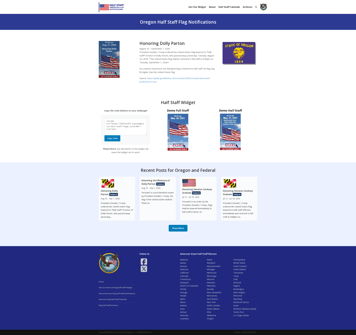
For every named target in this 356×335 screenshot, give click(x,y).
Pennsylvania (239, 259)
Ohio (209, 312)
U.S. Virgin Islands (241, 315)
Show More (178, 228)
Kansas (183, 312)
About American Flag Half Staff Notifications (117, 293)
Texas (236, 276)
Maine (209, 259)
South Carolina (240, 266)
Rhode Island (239, 263)
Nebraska (211, 285)
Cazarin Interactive (249, 332)
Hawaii (183, 295)
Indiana (183, 305)
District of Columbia (189, 285)
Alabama (184, 259)
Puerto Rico (238, 312)
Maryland (211, 263)
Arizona (183, 266)
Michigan (211, 269)
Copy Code (112, 138)
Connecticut (185, 279)
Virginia (236, 285)
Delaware (184, 282)
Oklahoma (211, 315)
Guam (236, 305)
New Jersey (212, 295)
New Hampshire (214, 292)
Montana (211, 282)
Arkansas (184, 269)
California (184, 272)
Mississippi (211, 276)
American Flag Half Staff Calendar (113, 299)
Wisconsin (237, 295)
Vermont (237, 282)
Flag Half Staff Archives (108, 305)
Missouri (210, 279)
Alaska (183, 263)
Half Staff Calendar (229, 6)
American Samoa (241, 302)
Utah (235, 279)
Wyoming (237, 299)
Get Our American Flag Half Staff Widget (115, 287)
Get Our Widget (197, 6)
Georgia (183, 292)
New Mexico (212, 299)
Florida (183, 289)
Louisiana (184, 318)
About (212, 6)
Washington (238, 289)
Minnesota (211, 272)
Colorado (184, 276)
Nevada (210, 289)
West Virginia (239, 292)
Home (101, 281)
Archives (247, 6)
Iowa (182, 309)
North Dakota (213, 309)
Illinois (183, 302)
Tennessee (238, 272)
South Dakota (239, 269)
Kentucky (184, 315)
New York (211, 302)
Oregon (210, 318)
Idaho (182, 299)
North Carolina (213, 305)
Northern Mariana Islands (244, 309)
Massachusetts (213, 266)
